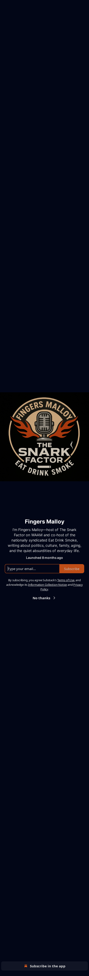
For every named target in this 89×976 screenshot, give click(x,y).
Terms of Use (65, 580)
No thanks (41, 598)
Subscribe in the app (47, 966)
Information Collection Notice (47, 585)
